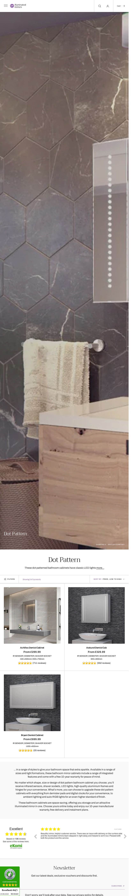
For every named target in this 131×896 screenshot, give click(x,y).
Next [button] (125, 836)
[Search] (99, 6)
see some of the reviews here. (16, 841)
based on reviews (16, 838)
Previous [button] (35, 836)
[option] (80, 839)
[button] (5, 6)
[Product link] (32, 615)
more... (100, 567)
